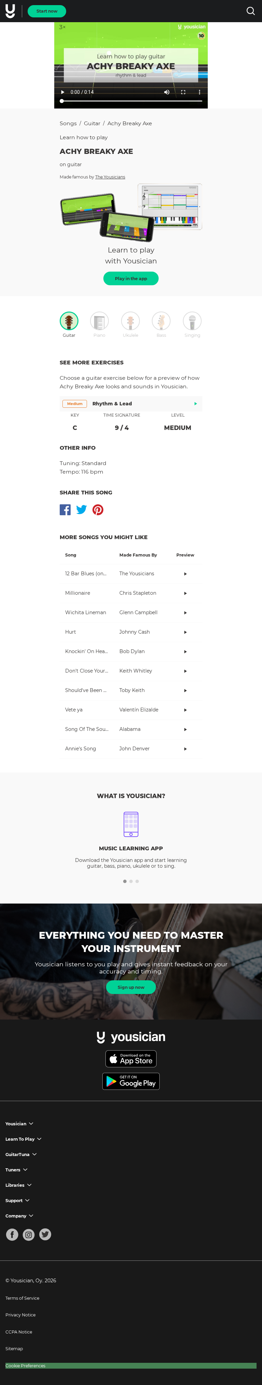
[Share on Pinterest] (97, 509)
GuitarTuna (17, 1154)
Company (15, 1215)
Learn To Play (19, 1139)
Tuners (12, 1169)
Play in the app (131, 278)
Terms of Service (22, 1298)
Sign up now (131, 987)
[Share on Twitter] (81, 509)
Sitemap (14, 1348)
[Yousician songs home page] (10, 11)
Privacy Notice (20, 1314)
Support (14, 1200)
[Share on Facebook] (65, 509)
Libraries (15, 1185)
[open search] (251, 11)
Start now (47, 11)
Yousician (15, 1123)
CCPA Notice (18, 1331)
